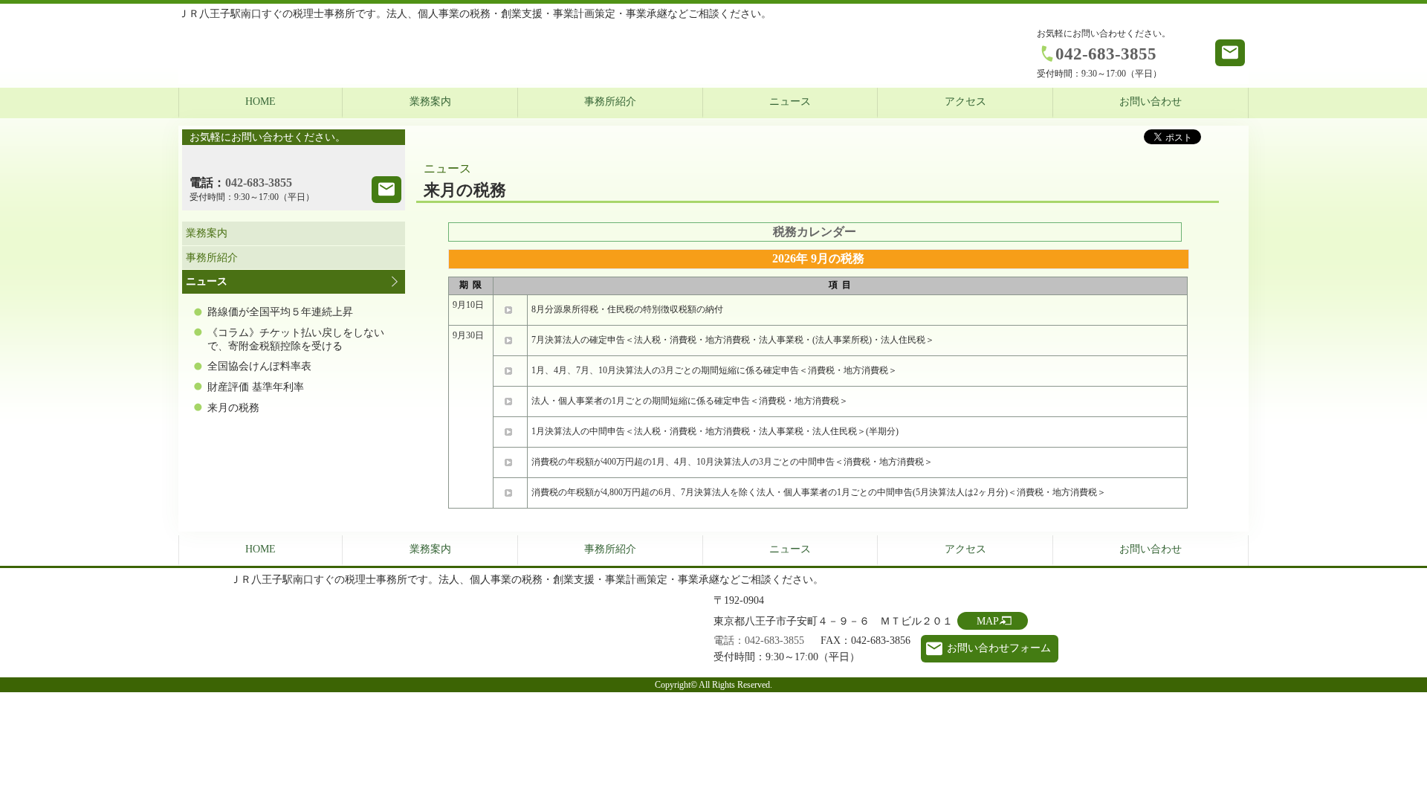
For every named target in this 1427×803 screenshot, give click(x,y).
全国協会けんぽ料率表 (259, 366)
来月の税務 (233, 407)
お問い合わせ (1150, 101)
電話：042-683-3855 (759, 640)
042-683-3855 (1105, 53)
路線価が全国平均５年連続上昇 (280, 311)
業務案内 (430, 101)
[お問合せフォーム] (386, 189)
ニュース (790, 101)
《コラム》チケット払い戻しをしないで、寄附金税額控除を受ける (295, 339)
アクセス (965, 101)
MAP (988, 621)
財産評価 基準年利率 (255, 387)
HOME (260, 101)
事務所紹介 (610, 101)
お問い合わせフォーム (999, 648)
